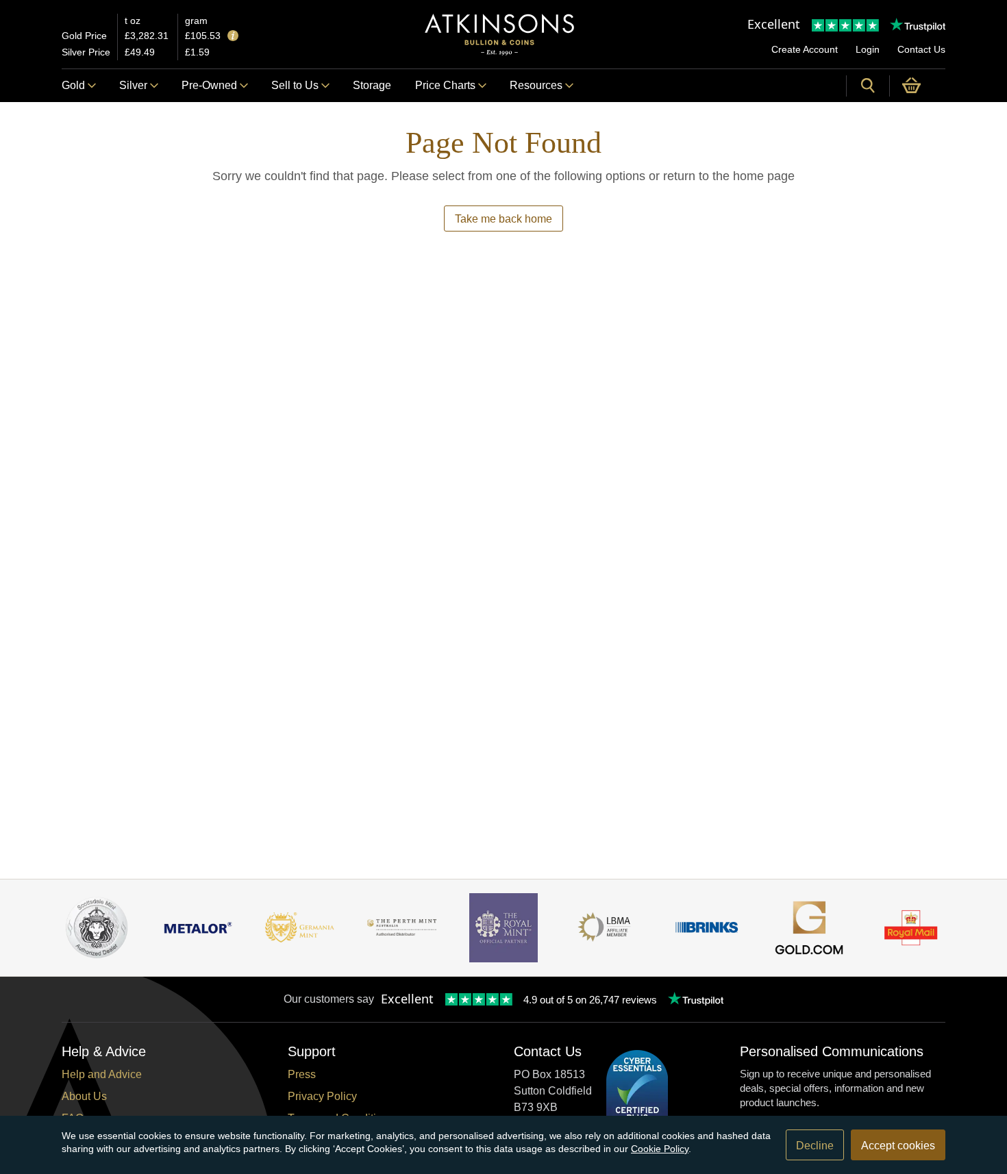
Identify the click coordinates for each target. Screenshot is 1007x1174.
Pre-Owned (209, 85)
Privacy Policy (322, 1096)
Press (302, 1074)
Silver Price (86, 52)
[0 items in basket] (917, 86)
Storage (372, 85)
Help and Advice (102, 1074)
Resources (536, 85)
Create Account (804, 49)
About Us (84, 1096)
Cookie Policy (659, 1148)
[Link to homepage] (499, 34)
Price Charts (445, 85)
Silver (133, 85)
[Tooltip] (232, 36)
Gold (73, 85)
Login (868, 49)
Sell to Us (295, 85)
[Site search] (868, 86)
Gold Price (84, 35)
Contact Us (921, 49)
